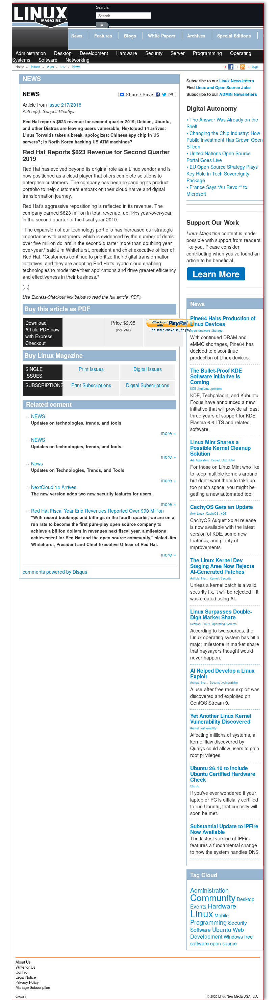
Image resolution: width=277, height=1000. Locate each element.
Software (48, 59)
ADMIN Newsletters (238, 94)
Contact (22, 972)
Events (198, 906)
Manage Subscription (33, 987)
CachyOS (212, 513)
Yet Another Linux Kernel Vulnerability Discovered (220, 718)
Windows (233, 936)
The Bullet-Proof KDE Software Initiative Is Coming (216, 376)
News (76, 36)
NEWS (38, 416)
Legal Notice (26, 977)
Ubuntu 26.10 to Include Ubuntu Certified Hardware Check (222, 773)
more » (168, 433)
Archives (196, 36)
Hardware (126, 53)
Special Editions (234, 36)
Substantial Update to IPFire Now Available (224, 829)
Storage (217, 330)
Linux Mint (228, 460)
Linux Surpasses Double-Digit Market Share (221, 614)
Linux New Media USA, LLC (238, 996)
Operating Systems (224, 624)
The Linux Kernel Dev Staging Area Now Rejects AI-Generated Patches (222, 566)
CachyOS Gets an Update (221, 507)
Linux (206, 624)
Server (178, 53)
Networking (78, 59)
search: (102, 7)
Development (94, 53)
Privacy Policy (27, 982)
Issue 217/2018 (64, 104)
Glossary (21, 996)
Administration (199, 460)
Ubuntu (195, 786)
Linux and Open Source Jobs (223, 87)
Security (153, 53)
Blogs (130, 36)
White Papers (161, 36)
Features (103, 36)
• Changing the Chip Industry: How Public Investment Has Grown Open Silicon (224, 140)
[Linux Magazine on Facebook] (230, 66)
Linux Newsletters (236, 81)
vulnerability (230, 682)
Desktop (195, 624)
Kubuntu (203, 388)
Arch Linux (197, 513)
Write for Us (25, 967)
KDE (193, 388)
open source (223, 943)
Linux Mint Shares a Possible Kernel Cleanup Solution (220, 447)
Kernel (215, 460)
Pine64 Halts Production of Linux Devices (222, 321)
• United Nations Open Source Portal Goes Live (218, 156)
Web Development (217, 933)
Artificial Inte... (199, 578)
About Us (23, 962)
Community (212, 897)
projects (216, 388)
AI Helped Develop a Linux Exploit (222, 673)
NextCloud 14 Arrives (53, 487)
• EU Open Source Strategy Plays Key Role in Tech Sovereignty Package (222, 173)
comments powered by (55, 571)
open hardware (200, 330)
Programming (207, 53)
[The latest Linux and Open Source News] (242, 66)
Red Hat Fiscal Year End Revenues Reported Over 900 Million (97, 510)
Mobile (222, 915)
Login (255, 66)
